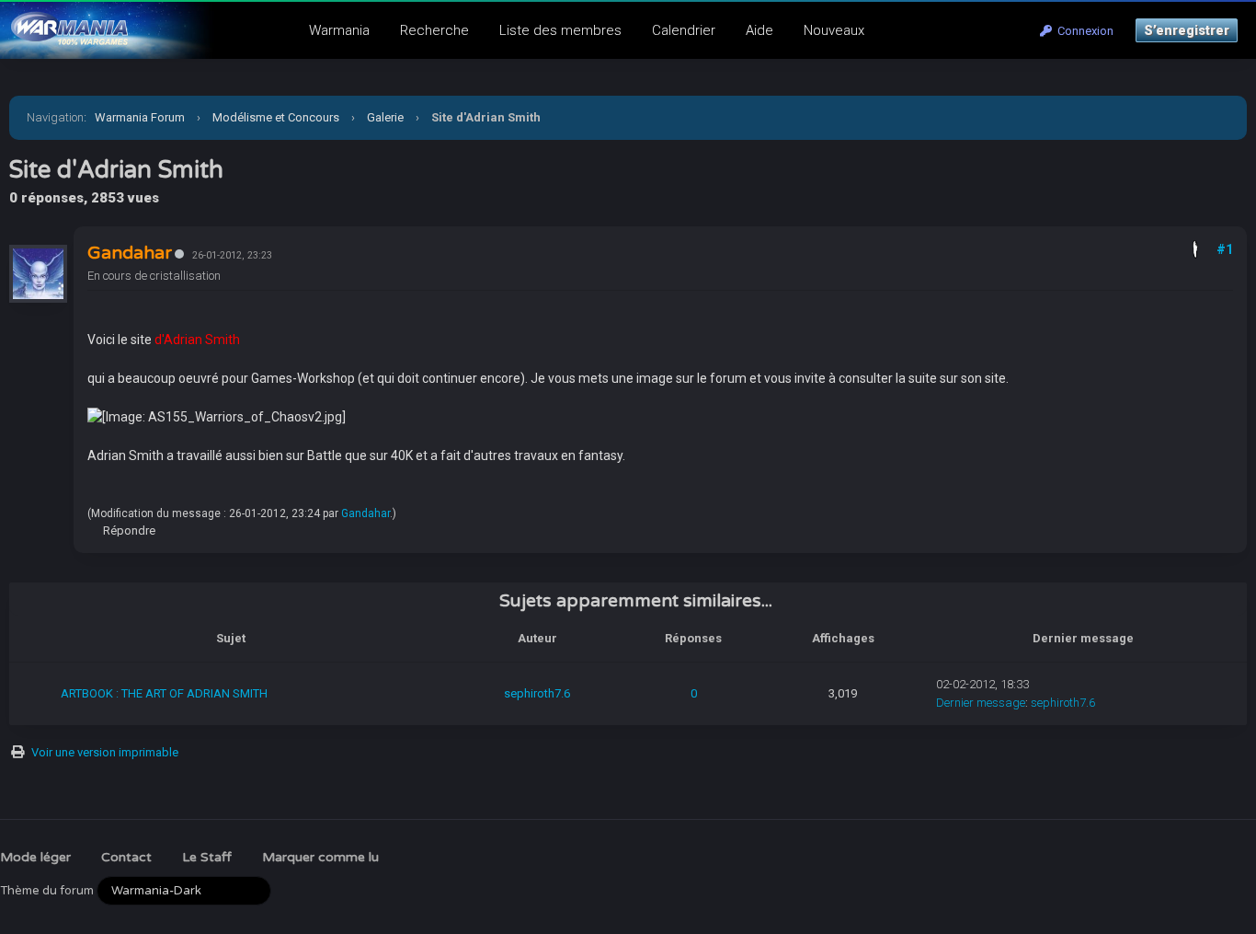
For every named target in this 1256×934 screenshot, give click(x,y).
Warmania (339, 30)
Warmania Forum (140, 117)
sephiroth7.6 (537, 693)
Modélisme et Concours (275, 117)
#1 (1224, 249)
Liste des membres (560, 30)
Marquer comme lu (320, 857)
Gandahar (365, 513)
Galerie (385, 117)
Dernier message (980, 702)
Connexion (1082, 31)
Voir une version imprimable (104, 752)
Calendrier (683, 30)
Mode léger (35, 857)
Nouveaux (834, 30)
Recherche (434, 30)
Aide (759, 30)
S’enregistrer (1186, 30)
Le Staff (207, 857)
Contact (126, 857)
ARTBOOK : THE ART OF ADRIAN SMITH (164, 693)
